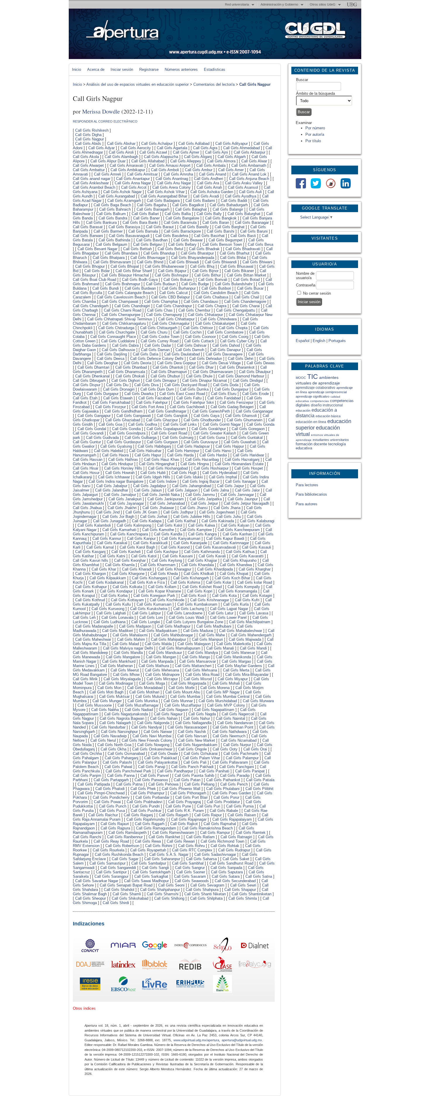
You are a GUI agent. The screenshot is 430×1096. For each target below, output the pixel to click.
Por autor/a (314, 134)
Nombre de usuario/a (305, 275)
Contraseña (305, 285)
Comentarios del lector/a (214, 84)
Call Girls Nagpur (255, 84)
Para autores (306, 504)
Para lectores (307, 485)
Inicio (76, 69)
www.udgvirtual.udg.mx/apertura (196, 1040)
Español (302, 341)
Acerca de (95, 69)
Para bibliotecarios (311, 494)
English (319, 341)
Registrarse (149, 69)
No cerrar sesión (317, 293)
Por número (315, 128)
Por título (313, 141)
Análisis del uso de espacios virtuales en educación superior (137, 84)
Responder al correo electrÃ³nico (105, 121)
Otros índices (84, 1008)
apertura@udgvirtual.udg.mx (242, 1040)
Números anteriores (181, 69)
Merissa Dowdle (101, 111)
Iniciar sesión (122, 69)
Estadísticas (214, 69)
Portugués (337, 341)
